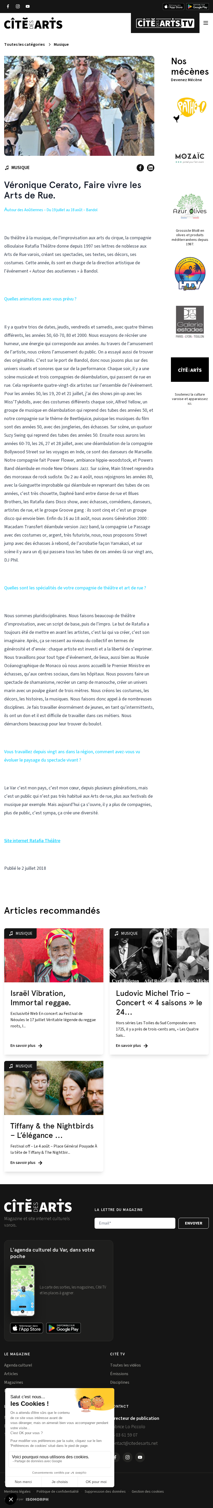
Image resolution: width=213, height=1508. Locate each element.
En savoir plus (23, 1045)
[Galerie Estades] (190, 322)
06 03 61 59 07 (124, 1435)
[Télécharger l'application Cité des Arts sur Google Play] (197, 6)
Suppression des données (105, 1491)
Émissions (119, 1374)
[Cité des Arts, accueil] (38, 1205)
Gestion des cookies (148, 1491)
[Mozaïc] (190, 158)
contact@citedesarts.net (134, 1443)
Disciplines (119, 1382)
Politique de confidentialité (58, 1491)
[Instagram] (17, 6)
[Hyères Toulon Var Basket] (190, 274)
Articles (11, 1374)
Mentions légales (17, 1491)
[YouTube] (27, 6)
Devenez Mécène (186, 80)
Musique (61, 44)
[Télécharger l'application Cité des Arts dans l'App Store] (173, 6)
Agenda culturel (18, 1365)
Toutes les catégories (24, 44)
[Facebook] (7, 6)
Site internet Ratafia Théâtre (32, 840)
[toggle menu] (206, 23)
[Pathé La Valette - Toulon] (190, 110)
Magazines (13, 1382)
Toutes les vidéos (125, 1365)
